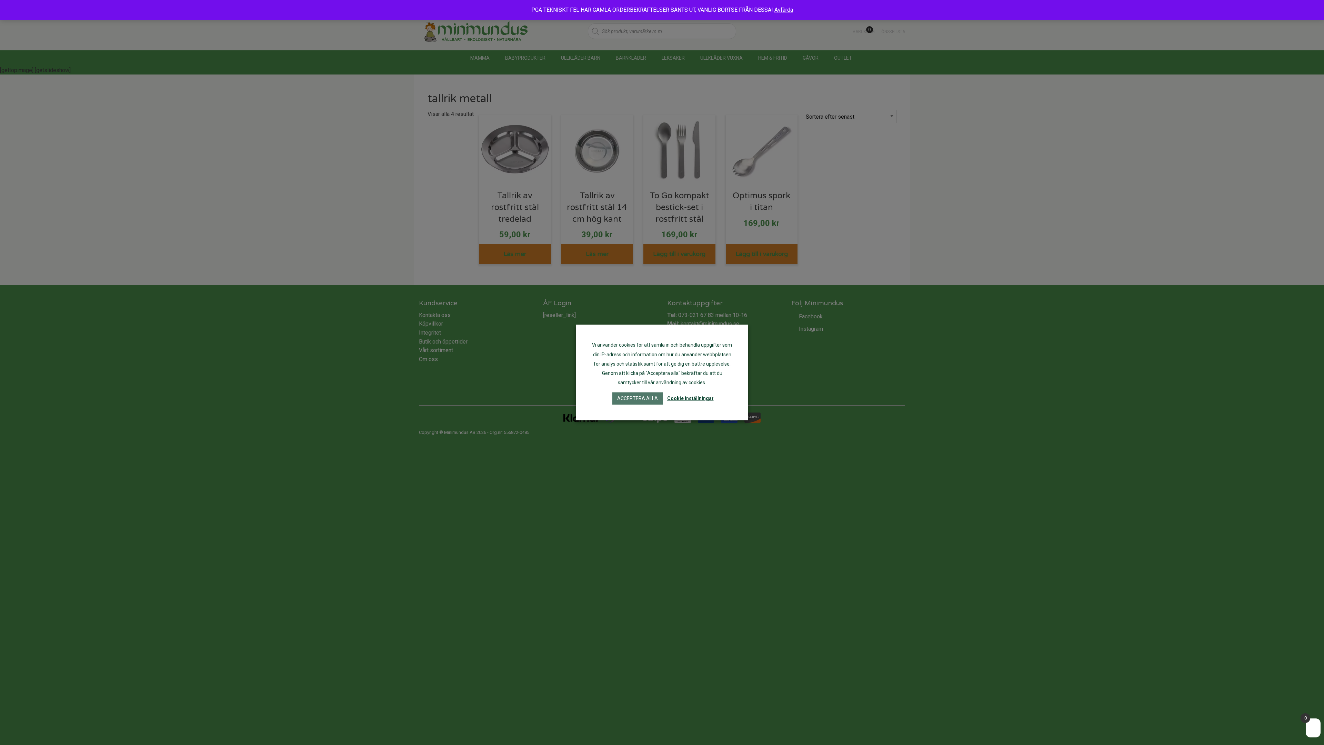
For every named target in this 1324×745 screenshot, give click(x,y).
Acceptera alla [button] (637, 398)
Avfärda (783, 10)
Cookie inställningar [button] (690, 398)
